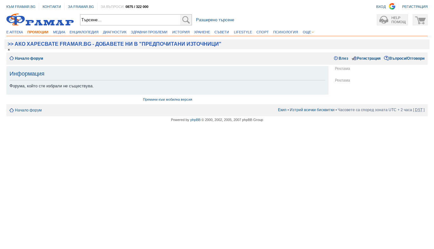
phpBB (195, 120)
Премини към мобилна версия (167, 99)
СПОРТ (262, 32)
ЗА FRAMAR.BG (81, 7)
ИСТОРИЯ (181, 32)
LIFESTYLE (243, 32)
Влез (343, 58)
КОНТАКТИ (52, 7)
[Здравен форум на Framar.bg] (40, 19)
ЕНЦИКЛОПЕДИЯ (84, 32)
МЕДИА (59, 32)
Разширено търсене (215, 19)
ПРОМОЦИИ (37, 32)
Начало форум (29, 58)
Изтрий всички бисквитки (312, 110)
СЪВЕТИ (221, 32)
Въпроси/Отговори (406, 58)
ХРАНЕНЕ (202, 32)
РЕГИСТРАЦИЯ (415, 7)
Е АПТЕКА (14, 32)
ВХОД (381, 7)
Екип (282, 110)
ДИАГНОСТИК (114, 32)
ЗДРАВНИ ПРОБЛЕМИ (149, 32)
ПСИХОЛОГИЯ (285, 32)
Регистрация (369, 58)
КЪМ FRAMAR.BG (21, 7)
